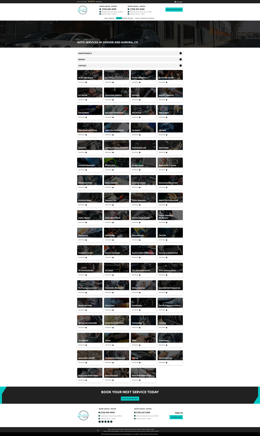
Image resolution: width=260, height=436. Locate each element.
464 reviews (99, 1)
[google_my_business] (111, 422)
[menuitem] (106, 18)
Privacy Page (154, 434)
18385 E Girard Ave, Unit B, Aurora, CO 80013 (141, 11)
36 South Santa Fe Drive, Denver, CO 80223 (112, 11)
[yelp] (108, 422)
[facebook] (100, 422)
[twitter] (102, 422)
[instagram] (105, 422)
